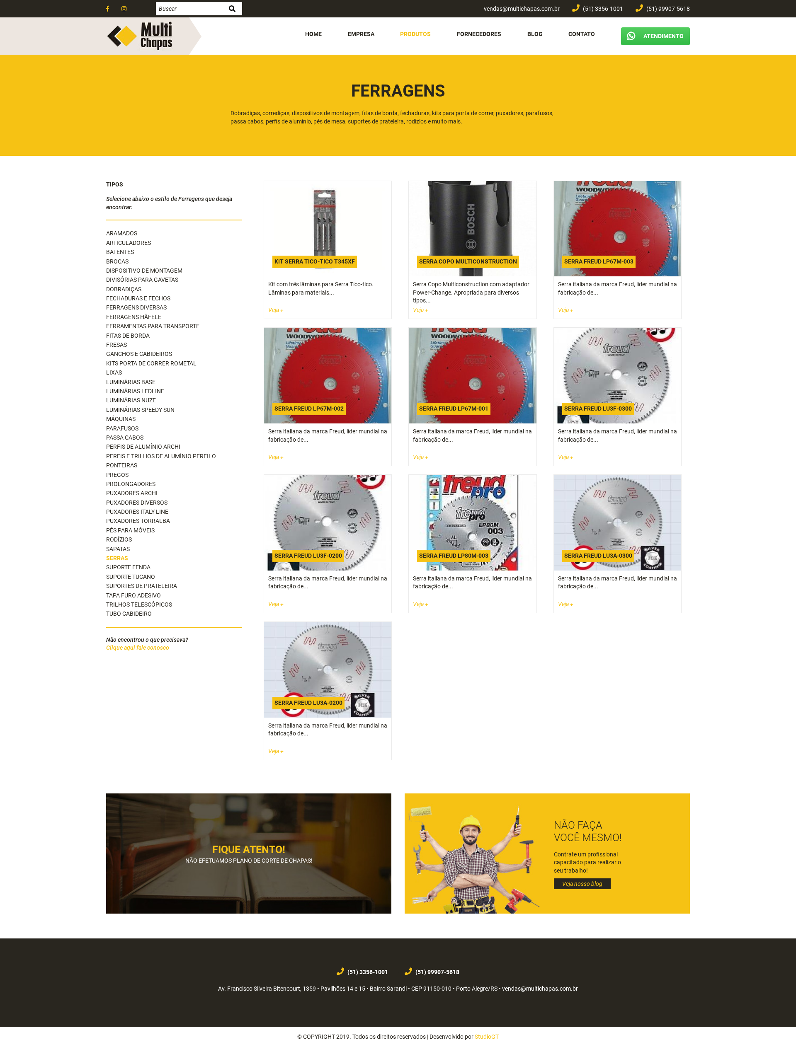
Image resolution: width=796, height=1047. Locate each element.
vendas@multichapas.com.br (521, 8)
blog (535, 34)
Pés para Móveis (130, 530)
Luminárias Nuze (131, 400)
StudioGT (487, 1036)
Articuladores (128, 242)
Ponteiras (121, 465)
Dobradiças (123, 289)
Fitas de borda (128, 335)
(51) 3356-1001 (602, 8)
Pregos (117, 475)
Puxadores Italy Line (137, 511)
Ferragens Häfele (133, 317)
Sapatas (118, 549)
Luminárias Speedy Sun (140, 409)
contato (581, 34)
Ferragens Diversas (136, 307)
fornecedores (479, 34)
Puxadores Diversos (136, 502)
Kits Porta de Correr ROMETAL (151, 363)
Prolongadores (130, 484)
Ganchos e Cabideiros (139, 354)
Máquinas (121, 419)
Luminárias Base (130, 382)
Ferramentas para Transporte (152, 326)
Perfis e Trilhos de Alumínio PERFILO (161, 456)
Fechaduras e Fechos (138, 298)
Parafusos (122, 428)
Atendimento (663, 36)
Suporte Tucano (130, 576)
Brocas (117, 261)
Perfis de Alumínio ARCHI (143, 446)
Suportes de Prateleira (141, 586)
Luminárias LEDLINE (135, 391)
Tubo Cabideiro (129, 613)
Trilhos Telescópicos (139, 604)
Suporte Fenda (128, 567)
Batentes (120, 252)
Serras (117, 558)
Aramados (121, 233)
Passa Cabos (124, 437)
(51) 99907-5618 (667, 8)
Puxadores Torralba (138, 520)
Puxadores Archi (132, 493)
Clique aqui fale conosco (137, 647)
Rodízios (119, 539)
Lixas (114, 372)
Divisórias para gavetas (142, 279)
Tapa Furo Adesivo (133, 595)
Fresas (116, 344)
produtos (415, 34)
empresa (361, 34)
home (313, 34)
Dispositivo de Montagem (144, 270)
